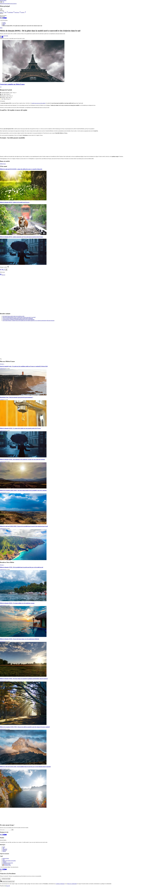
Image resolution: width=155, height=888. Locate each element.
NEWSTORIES (3, 0)
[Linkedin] (2, 37)
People (1, 3)
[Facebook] (4, 18)
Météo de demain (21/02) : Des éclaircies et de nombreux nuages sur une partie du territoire (22, 459)
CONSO (2, 399)
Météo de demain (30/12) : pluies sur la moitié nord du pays (14, 202)
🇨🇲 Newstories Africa (6, 865)
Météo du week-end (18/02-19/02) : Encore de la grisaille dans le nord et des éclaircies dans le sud (24, 526)
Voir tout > (2, 564)
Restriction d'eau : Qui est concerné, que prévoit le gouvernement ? (16, 397)
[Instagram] (2, 18)
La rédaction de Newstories (7, 862)
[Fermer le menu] (1, 9)
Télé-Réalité (6, 3)
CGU (3, 859)
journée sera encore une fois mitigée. (39, 103)
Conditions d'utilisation (60, 883)
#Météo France (3, 163)
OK (12, 829)
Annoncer (4, 861)
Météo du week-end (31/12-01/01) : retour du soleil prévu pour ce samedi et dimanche (21, 169)
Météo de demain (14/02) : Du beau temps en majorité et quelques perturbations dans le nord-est (24, 678)
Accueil (3, 22)
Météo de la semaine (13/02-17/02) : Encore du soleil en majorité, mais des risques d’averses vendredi (25, 727)
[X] (1, 18)
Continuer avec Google (6, 878)
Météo (3, 24)
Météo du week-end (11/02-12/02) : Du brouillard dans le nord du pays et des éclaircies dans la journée (25, 766)
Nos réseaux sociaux (6, 863)
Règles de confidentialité (72, 883)
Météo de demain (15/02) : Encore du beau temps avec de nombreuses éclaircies (19, 639)
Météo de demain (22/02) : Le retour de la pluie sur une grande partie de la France (20, 428)
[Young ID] (7, 885)
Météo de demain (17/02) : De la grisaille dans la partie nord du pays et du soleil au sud (21, 567)
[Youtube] (6, 18)
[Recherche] (3, 2)
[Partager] (6, 270)
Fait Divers (11, 3)
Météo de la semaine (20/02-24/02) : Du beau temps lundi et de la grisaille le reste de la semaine (23, 490)
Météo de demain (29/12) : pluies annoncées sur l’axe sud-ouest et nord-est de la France (21, 236)
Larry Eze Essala (5, 35)
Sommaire (3, 101)
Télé (3, 3)
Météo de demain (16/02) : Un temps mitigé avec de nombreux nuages (17, 603)
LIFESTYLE (2, 368)
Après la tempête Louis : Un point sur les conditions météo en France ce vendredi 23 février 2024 (24, 366)
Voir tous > (2, 364)
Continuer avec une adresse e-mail (8, 881)
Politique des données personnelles (9, 860)
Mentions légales (5, 858)
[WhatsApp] (4, 269)
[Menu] (1, 2)
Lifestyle (15, 3)
